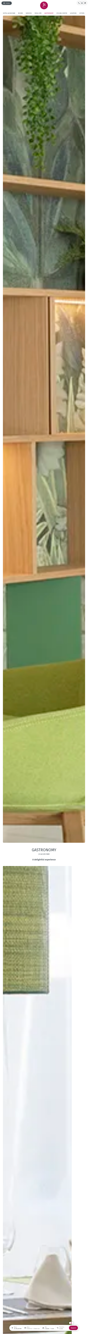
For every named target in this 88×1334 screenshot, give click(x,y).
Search (73, 1328)
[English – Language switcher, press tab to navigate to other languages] (85, 3)
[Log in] (82, 3)
